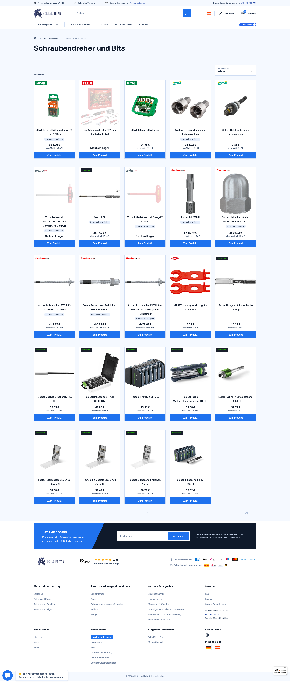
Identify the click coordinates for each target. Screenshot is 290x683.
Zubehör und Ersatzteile (159, 619)
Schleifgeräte (97, 594)
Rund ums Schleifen (80, 24)
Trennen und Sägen (43, 609)
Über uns (38, 637)
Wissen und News (123, 24)
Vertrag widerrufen (102, 637)
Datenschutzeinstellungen (103, 663)
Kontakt (209, 599)
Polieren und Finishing (44, 604)
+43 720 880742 (248, 3)
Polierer (95, 609)
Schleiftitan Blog (156, 637)
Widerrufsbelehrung (100, 657)
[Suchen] (187, 13)
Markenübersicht (156, 642)
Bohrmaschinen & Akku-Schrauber (107, 604)
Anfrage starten (137, 3)
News (36, 647)
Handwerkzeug (155, 599)
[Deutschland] (208, 647)
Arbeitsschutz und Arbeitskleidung (164, 614)
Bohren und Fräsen (43, 599)
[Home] (35, 38)
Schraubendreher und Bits (76, 38)
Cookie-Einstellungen (215, 604)
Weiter (248, 513)
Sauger (94, 614)
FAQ (207, 594)
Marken (104, 24)
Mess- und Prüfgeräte (158, 604)
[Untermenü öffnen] (95, 25)
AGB (93, 647)
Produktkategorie (51, 38)
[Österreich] (217, 647)
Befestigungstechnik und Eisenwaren (166, 609)
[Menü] (285, 668)
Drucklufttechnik (156, 594)
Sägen (94, 599)
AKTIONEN (144, 24)
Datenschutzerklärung (101, 652)
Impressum (96, 642)
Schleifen (38, 594)
